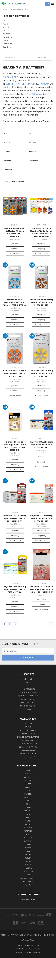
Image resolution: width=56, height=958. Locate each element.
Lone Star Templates (33, 949)
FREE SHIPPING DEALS (28, 730)
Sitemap (28, 709)
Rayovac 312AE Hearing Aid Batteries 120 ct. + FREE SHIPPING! (14, 518)
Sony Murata (28, 777)
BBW (28, 770)
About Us (28, 679)
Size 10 (5, 20)
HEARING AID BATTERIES (28, 740)
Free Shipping (34, 94)
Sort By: (7, 182)
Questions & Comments (28, 696)
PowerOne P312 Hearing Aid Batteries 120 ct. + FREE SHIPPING (41, 302)
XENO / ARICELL (28, 881)
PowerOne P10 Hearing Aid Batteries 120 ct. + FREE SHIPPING (41, 373)
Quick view (14, 244)
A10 (40, 73)
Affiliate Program (28, 699)
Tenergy (28, 817)
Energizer (28, 774)
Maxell (28, 787)
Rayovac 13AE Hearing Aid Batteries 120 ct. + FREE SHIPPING (41, 518)
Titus (28, 791)
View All (28, 885)
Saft (28, 851)
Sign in (23, 706)
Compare (14, 249)
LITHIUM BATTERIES (28, 750)
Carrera (28, 868)
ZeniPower (7, 43)
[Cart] (47, 4)
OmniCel (28, 801)
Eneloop (28, 854)
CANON (28, 821)
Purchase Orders (28, 689)
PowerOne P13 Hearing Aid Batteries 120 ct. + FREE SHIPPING (14, 373)
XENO (28, 834)
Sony (28, 804)
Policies (28, 682)
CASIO (28, 844)
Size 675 (6, 30)
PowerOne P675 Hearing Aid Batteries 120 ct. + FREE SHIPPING (14, 302)
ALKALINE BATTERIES (28, 734)
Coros (28, 848)
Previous (4, 955)
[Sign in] (42, 4)
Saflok (28, 858)
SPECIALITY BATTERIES (28, 754)
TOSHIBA (28, 807)
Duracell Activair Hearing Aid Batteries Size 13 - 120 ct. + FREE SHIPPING (15, 446)
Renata (28, 784)
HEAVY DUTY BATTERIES (28, 747)
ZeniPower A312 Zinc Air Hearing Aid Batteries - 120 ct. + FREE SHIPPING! (41, 589)
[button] (27, 57)
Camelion (28, 794)
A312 (9, 77)
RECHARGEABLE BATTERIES (28, 744)
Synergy (28, 875)
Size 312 (6, 27)
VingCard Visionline (28, 878)
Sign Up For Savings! (28, 692)
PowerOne (7, 37)
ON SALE (28, 727)
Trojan (28, 824)
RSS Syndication (28, 702)
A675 (16, 77)
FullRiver (28, 838)
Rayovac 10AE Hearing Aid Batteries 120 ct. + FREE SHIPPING (15, 589)
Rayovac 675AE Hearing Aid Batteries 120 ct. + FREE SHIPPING (41, 445)
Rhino (28, 814)
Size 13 (5, 24)
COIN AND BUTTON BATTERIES (28, 737)
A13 (4, 77)
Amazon (28, 865)
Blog (28, 686)
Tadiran (28, 861)
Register (32, 706)
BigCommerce (33, 945)
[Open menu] (52, 4)
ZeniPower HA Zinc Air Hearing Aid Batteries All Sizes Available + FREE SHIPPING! (41, 232)
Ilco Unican (28, 871)
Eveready (28, 841)
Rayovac (6, 40)
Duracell (6, 34)
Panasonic (28, 780)
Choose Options (14, 253)
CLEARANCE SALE (28, 723)
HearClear (7, 47)
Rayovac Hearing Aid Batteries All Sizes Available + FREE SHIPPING (14, 232)
